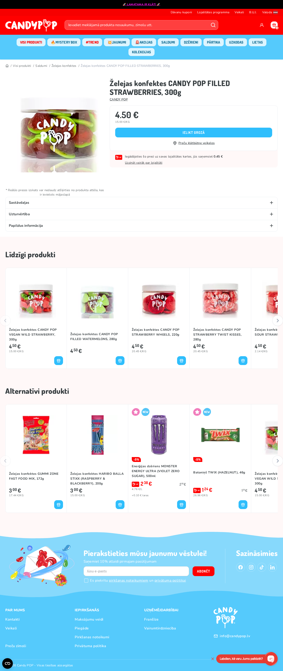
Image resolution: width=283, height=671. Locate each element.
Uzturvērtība (19, 214)
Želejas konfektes (64, 66)
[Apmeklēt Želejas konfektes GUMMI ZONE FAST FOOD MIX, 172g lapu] (36, 435)
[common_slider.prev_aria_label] (5, 320)
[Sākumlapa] (32, 26)
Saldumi (41, 66)
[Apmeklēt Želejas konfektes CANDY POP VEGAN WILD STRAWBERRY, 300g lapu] (36, 298)
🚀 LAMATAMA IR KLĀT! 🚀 (141, 4)
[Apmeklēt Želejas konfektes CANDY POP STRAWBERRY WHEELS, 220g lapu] (159, 298)
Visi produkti (22, 66)
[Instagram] (251, 567)
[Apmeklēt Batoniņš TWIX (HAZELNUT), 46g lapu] (220, 435)
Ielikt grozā (194, 132)
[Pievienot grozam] (58, 360)
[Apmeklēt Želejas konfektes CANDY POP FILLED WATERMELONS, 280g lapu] (97, 298)
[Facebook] (240, 567)
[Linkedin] (272, 567)
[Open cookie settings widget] (7, 663)
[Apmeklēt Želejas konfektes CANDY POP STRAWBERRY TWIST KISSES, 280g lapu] (220, 298)
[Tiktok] (261, 567)
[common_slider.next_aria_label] (277, 320)
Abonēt (203, 571)
